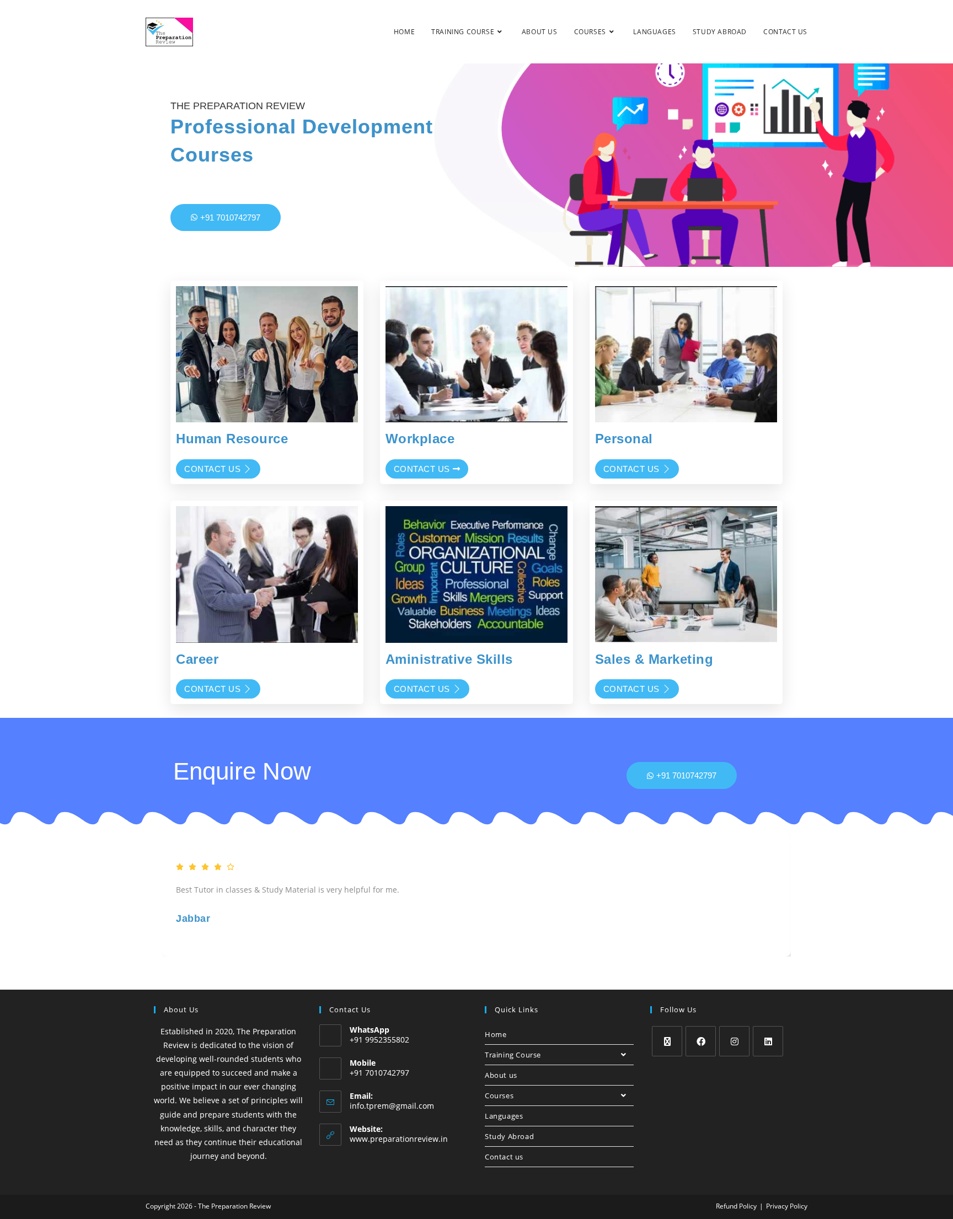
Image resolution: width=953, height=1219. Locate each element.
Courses (499, 1095)
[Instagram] (734, 1041)
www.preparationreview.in (399, 1139)
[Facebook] (701, 1041)
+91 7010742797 (230, 217)
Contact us (212, 469)
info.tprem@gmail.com (392, 1105)
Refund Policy (736, 1206)
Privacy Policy (786, 1206)
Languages (504, 1116)
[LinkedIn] (768, 1041)
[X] (667, 1041)
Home (495, 1034)
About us (501, 1075)
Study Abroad (509, 1136)
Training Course (513, 1055)
